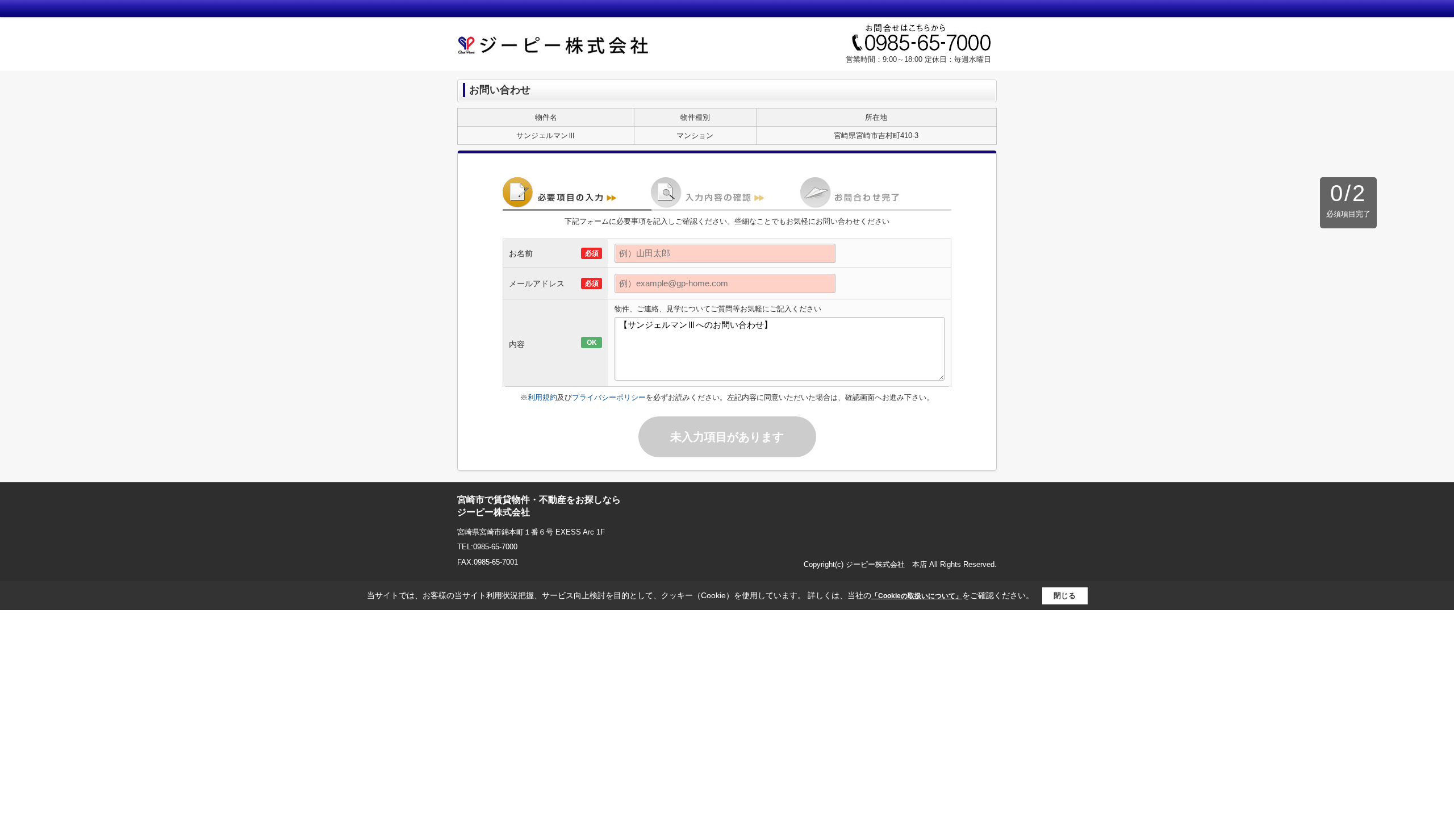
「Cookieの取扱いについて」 (916, 596)
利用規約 (542, 397)
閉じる (1065, 595)
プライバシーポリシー (609, 397)
